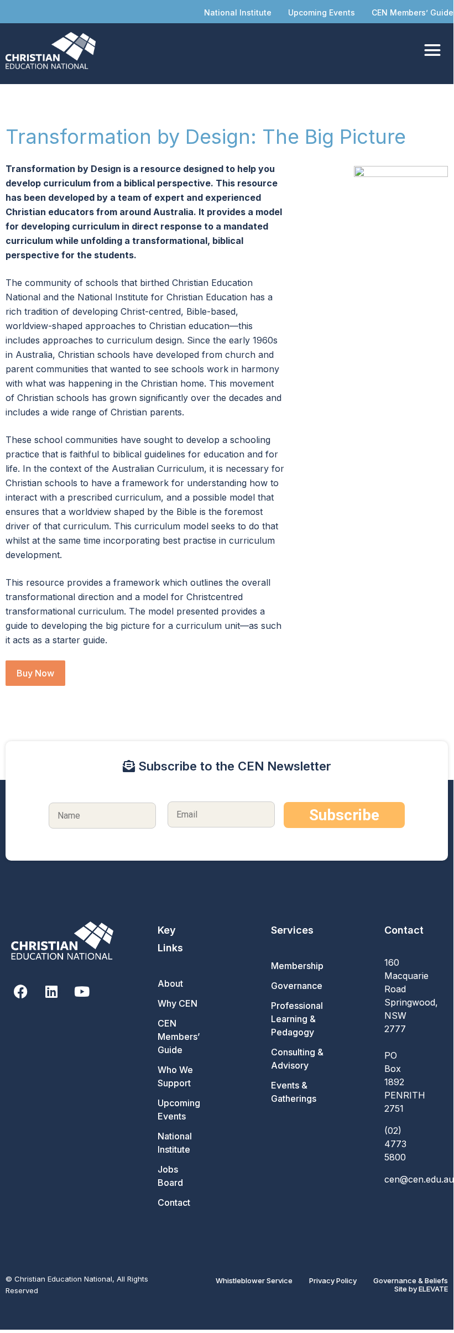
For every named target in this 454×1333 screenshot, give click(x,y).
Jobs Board (170, 1176)
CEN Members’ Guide (412, 12)
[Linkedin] (51, 991)
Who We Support (175, 1076)
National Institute (238, 12)
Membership (297, 965)
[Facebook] (20, 991)
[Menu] (432, 50)
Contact (174, 1202)
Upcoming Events (321, 12)
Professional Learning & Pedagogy (297, 1019)
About (170, 983)
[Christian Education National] (53, 51)
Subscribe (344, 815)
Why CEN (177, 1003)
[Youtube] (81, 991)
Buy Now (35, 673)
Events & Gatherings (293, 1092)
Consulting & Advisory (297, 1058)
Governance (296, 985)
